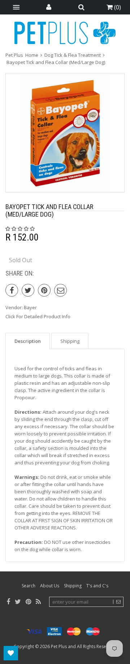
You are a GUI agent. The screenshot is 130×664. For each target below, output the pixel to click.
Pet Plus (59, 646)
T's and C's (97, 586)
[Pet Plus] (65, 33)
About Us (49, 586)
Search (28, 586)
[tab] (27, 341)
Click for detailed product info (37, 316)
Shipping (73, 586)
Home (31, 55)
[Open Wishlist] (11, 653)
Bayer (30, 307)
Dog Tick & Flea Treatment (72, 55)
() (117, 7)
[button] (20, 228)
